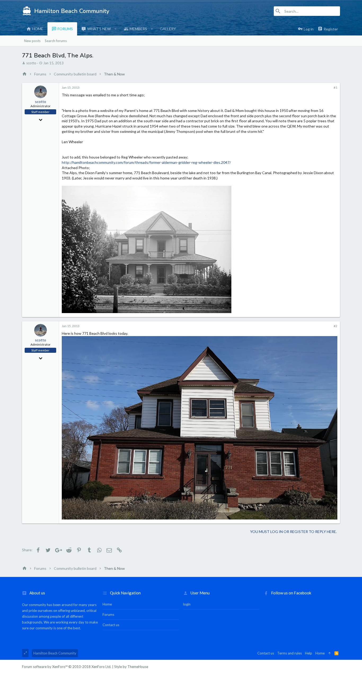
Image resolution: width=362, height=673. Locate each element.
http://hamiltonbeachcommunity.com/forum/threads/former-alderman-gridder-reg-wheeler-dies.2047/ (146, 162)
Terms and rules (289, 653)
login (187, 604)
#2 (335, 326)
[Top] (329, 653)
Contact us (111, 625)
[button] (116, 28)
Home (37, 28)
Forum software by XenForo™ (66, 667)
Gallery (168, 28)
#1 (335, 87)
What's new (99, 28)
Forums (65, 28)
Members (138, 28)
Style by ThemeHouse (131, 667)
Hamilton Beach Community (54, 653)
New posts (32, 41)
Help (308, 653)
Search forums (56, 41)
